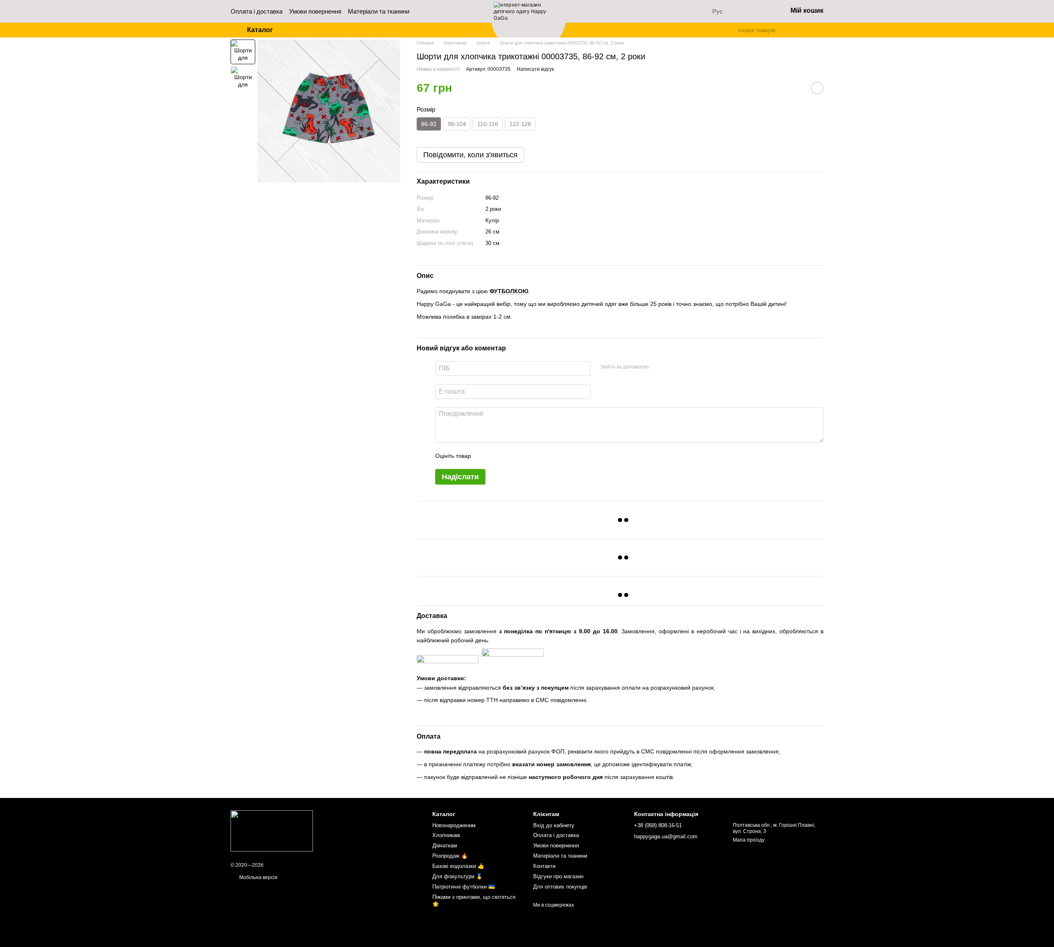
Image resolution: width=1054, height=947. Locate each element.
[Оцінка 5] (537, 456)
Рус (717, 11)
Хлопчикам (446, 835)
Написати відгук (535, 69)
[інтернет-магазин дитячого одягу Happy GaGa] (272, 831)
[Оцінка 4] (524, 456)
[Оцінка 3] (511, 456)
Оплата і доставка (256, 11)
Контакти (544, 866)
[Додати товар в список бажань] (817, 88)
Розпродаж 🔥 (450, 856)
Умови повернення (315, 11)
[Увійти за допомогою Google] (671, 367)
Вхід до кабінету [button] (553, 825)
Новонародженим (454, 825)
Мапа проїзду (749, 840)
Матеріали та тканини (378, 11)
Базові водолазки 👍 (458, 866)
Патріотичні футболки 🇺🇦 (463, 887)
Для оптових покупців (560, 887)
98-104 (457, 124)
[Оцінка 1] (484, 456)
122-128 (520, 124)
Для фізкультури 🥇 (457, 876)
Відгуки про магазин (558, 876)
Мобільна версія (257, 877)
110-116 (487, 124)
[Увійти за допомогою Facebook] (658, 367)
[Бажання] (759, 11)
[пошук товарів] (731, 30)
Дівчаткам (444, 845)
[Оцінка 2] (497, 456)
